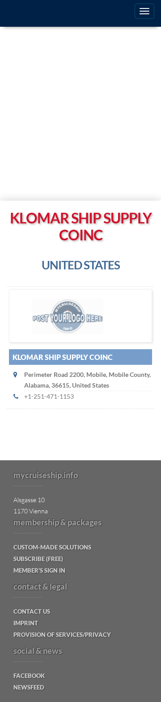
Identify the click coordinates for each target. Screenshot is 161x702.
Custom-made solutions (52, 547)
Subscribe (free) (38, 558)
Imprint (25, 623)
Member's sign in (39, 570)
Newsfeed (28, 687)
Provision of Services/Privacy (62, 634)
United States (81, 265)
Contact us (31, 611)
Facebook (29, 675)
